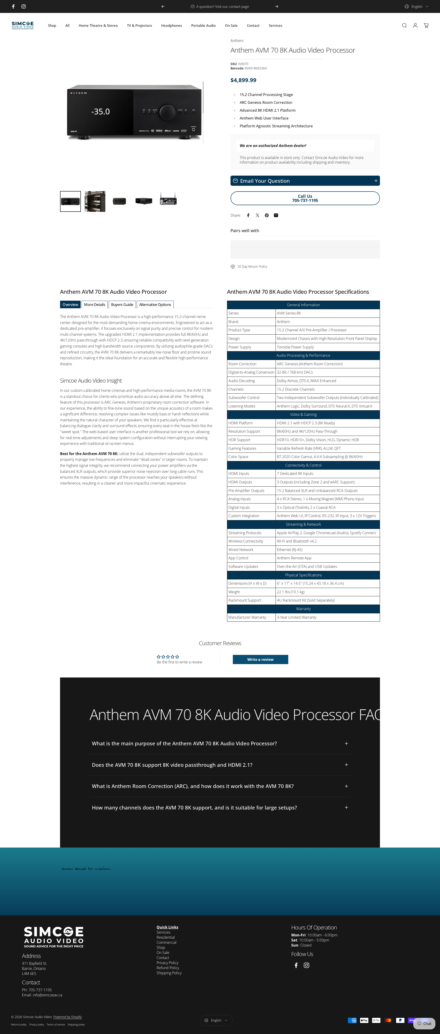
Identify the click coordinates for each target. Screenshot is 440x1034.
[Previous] (163, 6)
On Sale (163, 952)
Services (163, 932)
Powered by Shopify (67, 1017)
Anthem (237, 40)
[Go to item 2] (95, 201)
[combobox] (417, 6)
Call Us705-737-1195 (305, 198)
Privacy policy (36, 1024)
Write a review (260, 659)
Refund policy (19, 1024)
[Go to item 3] (119, 201)
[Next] (277, 6)
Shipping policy (76, 1024)
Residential (166, 937)
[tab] (70, 304)
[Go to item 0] (70, 201)
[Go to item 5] (168, 201)
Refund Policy (168, 967)
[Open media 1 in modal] (135, 112)
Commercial (166, 942)
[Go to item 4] (144, 201)
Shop (161, 947)
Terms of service (56, 1024)
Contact (163, 957)
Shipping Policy (169, 972)
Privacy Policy (167, 962)
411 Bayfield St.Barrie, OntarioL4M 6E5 (34, 968)
